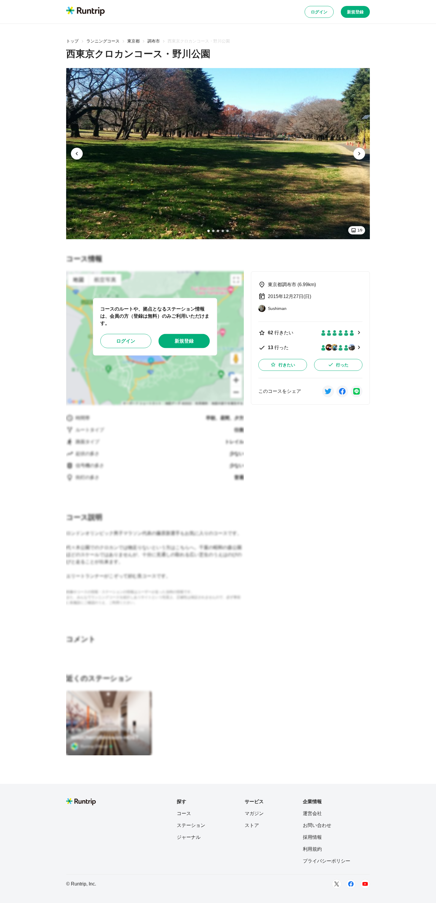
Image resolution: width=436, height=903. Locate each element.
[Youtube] (365, 884)
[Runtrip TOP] (85, 12)
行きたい (287, 365)
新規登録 (355, 12)
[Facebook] (351, 884)
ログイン (319, 12)
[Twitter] (336, 884)
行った (342, 365)
